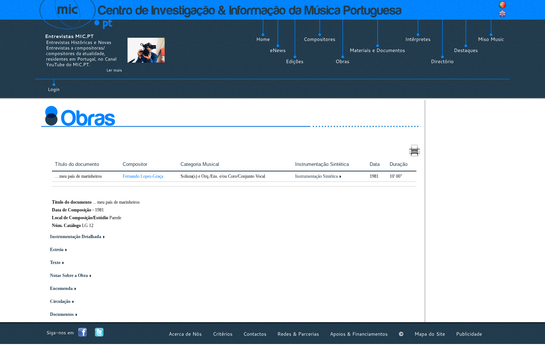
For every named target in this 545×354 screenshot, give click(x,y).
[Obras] (343, 61)
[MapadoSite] (429, 334)
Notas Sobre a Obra (69, 275)
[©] (401, 334)
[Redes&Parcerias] (298, 334)
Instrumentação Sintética (316, 176)
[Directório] (442, 61)
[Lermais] (114, 70)
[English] (502, 13)
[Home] (263, 39)
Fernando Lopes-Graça (143, 176)
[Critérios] (222, 334)
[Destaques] (466, 50)
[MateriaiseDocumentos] (377, 50)
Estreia (56, 249)
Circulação (60, 301)
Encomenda (61, 288)
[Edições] (295, 61)
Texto (55, 262)
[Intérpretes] (418, 39)
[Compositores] (320, 39)
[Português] (502, 5)
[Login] (54, 85)
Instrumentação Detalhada (75, 236)
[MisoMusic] (491, 39)
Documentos (62, 314)
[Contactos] (255, 334)
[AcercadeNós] (185, 334)
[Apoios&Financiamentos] (359, 334)
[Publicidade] (469, 334)
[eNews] (278, 50)
